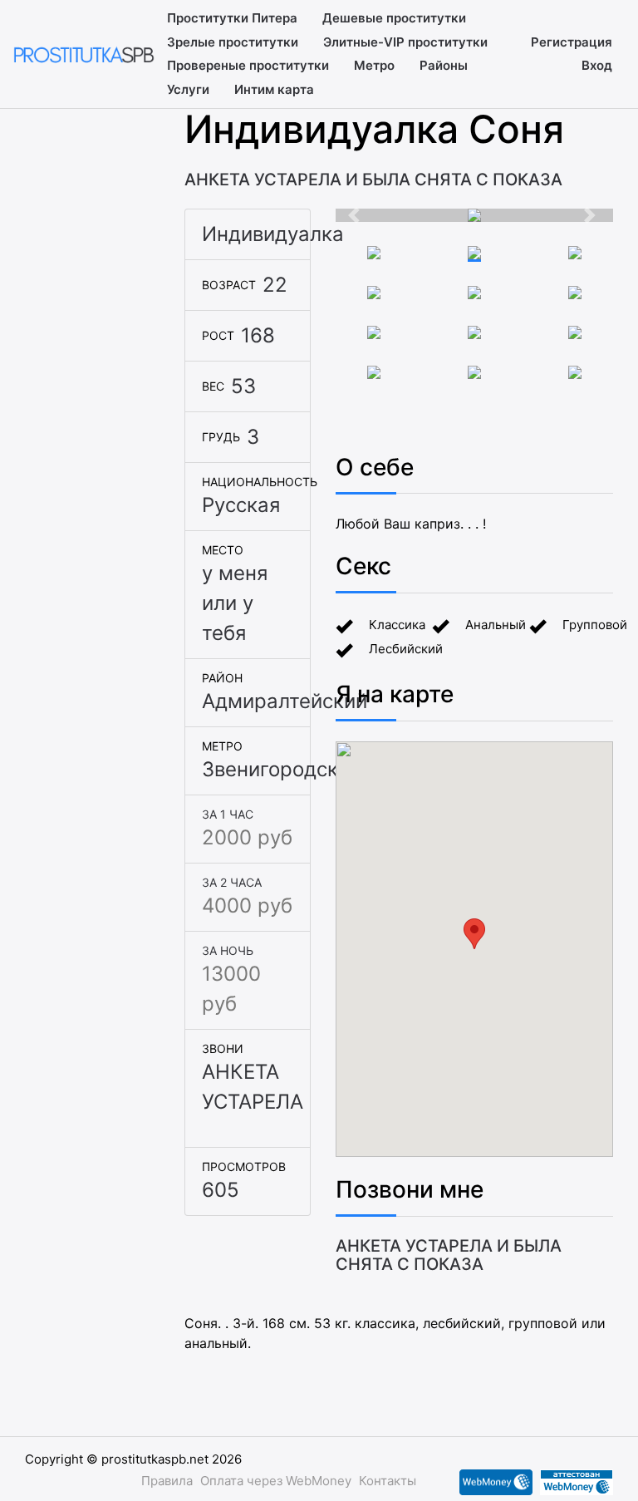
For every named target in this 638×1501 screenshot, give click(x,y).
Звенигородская (281, 769)
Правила (167, 1481)
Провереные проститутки (248, 65)
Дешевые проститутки (394, 18)
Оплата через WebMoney (275, 1481)
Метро (374, 65)
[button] (356, 215)
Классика (397, 624)
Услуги (188, 89)
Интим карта (274, 89)
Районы (444, 65)
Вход (597, 65)
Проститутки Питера (232, 18)
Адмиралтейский (284, 701)
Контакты (387, 1481)
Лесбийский (406, 649)
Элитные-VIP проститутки (405, 42)
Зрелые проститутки (232, 42)
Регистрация (571, 42)
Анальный (495, 624)
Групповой (594, 624)
